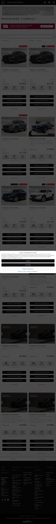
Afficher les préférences (28, 269)
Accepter (28, 261)
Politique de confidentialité (32, 271)
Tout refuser (28, 265)
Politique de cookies (22, 271)
